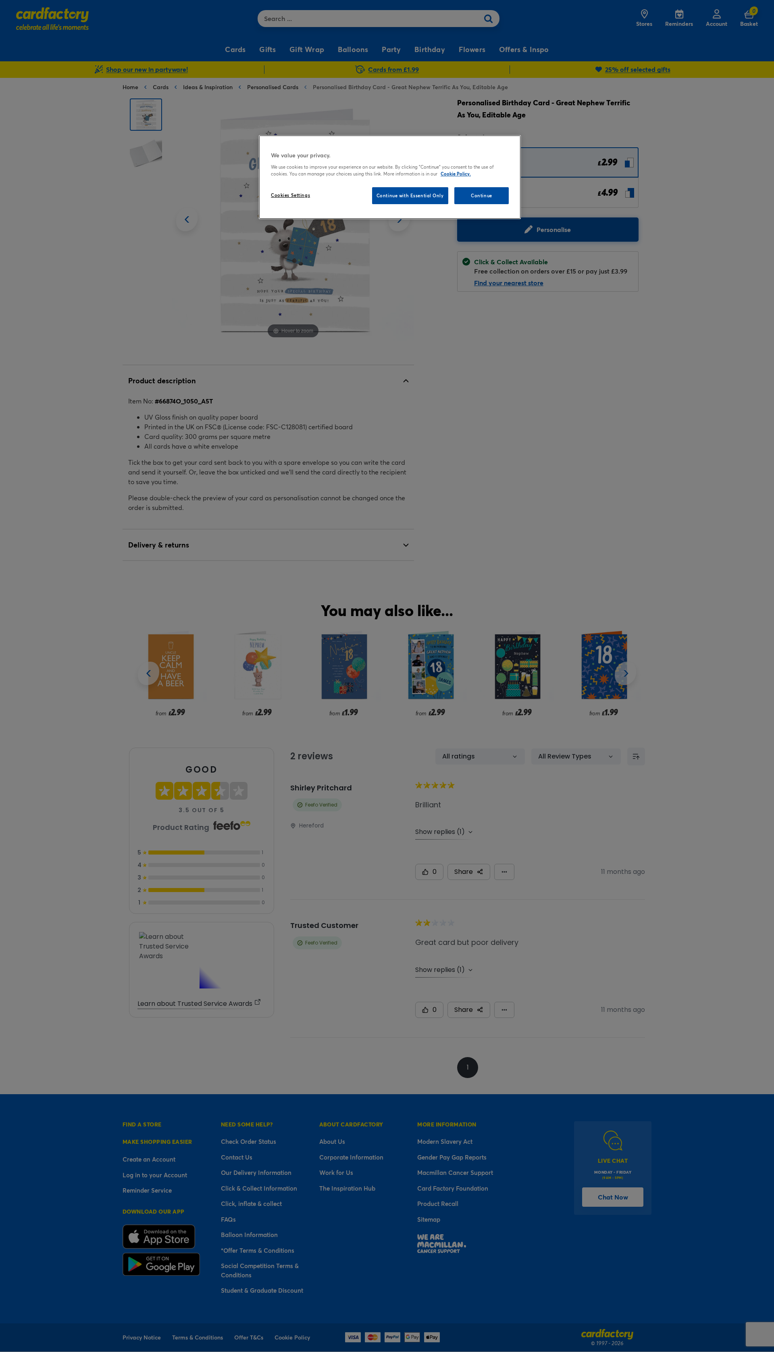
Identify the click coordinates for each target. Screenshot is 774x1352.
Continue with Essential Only (410, 195)
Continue (481, 195)
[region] (390, 177)
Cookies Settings (290, 195)
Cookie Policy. (456, 174)
